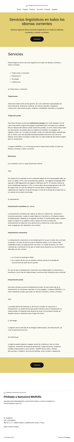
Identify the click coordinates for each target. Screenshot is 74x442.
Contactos (37, 39)
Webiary (68, 437)
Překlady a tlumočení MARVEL (23, 396)
